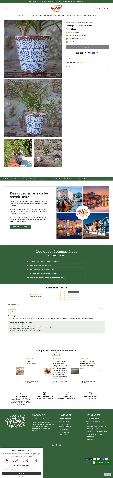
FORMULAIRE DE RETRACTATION (96, 426)
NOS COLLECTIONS (65, 419)
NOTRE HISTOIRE (64, 432)
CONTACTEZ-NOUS (92, 419)
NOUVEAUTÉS (63, 424)
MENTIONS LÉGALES (92, 429)
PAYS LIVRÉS (90, 439)
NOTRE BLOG (63, 435)
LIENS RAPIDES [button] (93, 415)
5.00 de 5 (41, 295)
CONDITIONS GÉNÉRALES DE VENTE (95, 422)
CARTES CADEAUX (65, 427)
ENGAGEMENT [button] (38, 415)
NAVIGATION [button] (65, 415)
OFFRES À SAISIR (64, 430)
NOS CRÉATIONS (64, 421)
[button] (6, 8)
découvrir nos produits (20, 227)
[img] (12, 309)
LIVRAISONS (90, 437)
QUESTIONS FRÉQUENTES (94, 434)
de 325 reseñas (56, 355)
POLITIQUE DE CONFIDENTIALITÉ (96, 431)
